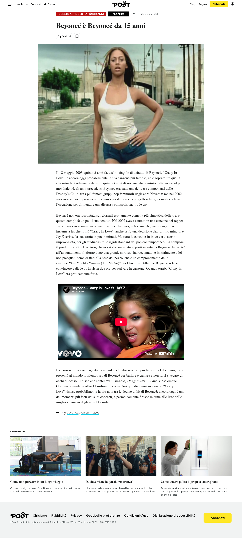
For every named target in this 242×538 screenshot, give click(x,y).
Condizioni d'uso (136, 515)
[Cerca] (45, 4)
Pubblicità (58, 515)
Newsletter (21, 4)
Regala (203, 4)
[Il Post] (121, 4)
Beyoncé (72, 412)
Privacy (76, 515)
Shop (193, 4)
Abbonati (218, 4)
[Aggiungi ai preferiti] (77, 36)
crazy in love (90, 412)
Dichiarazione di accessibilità (174, 515)
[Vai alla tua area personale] (232, 4)
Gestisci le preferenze (103, 515)
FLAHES (118, 14)
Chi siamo (40, 515)
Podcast (36, 4)
